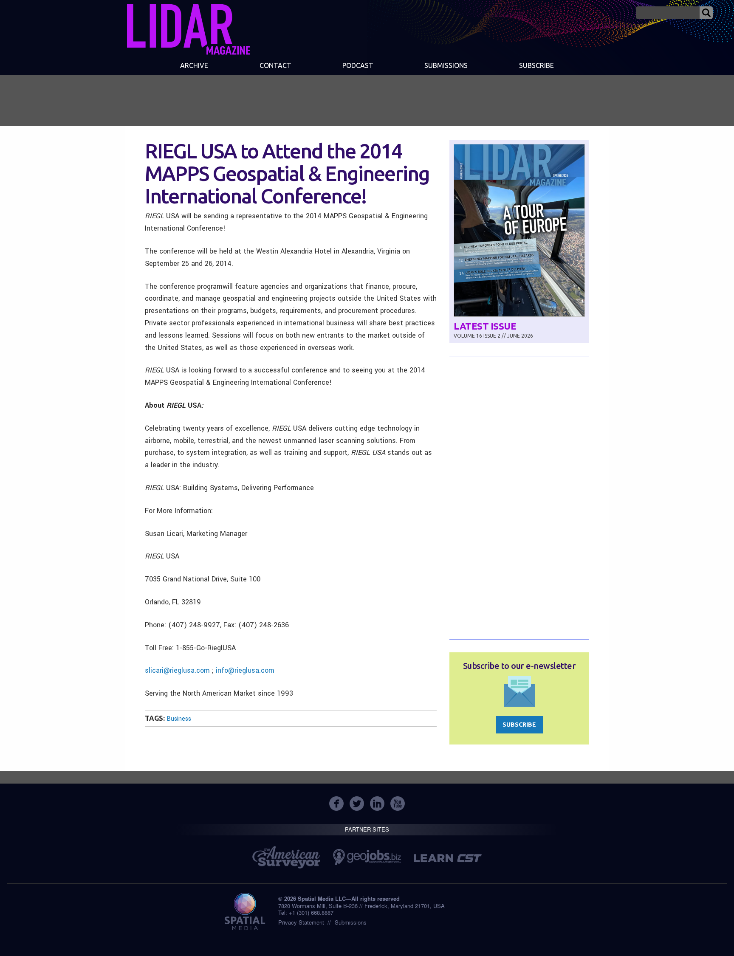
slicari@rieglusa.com (177, 670)
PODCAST (357, 65)
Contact (275, 65)
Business (179, 718)
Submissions (351, 922)
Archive (194, 65)
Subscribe (536, 65)
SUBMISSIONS (446, 65)
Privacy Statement (301, 922)
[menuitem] (194, 66)
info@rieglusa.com (245, 670)
